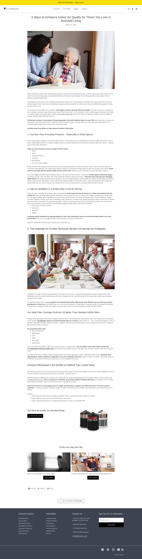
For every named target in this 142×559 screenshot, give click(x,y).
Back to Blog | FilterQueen (72, 501)
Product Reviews (51, 521)
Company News (51, 518)
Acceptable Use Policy (25, 526)
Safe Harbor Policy (24, 523)
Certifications (22, 533)
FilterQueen (121, 554)
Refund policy (50, 531)
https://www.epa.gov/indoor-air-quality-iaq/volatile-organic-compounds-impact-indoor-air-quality (63, 396)
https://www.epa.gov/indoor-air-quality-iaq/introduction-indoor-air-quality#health (58, 401)
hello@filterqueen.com (79, 536)
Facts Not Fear (50, 526)
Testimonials (50, 523)
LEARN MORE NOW (35, 416)
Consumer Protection (25, 528)
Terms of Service (51, 528)
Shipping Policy (23, 518)
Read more (49, 477)
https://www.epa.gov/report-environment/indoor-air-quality (51, 398)
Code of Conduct (23, 531)
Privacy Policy (22, 521)
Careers (48, 533)
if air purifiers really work (64, 114)
